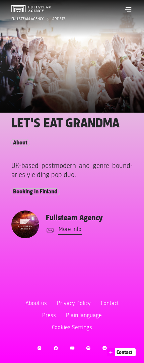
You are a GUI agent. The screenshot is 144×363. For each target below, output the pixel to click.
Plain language (84, 316)
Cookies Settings (72, 328)
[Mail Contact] (49, 230)
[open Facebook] (56, 348)
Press (49, 316)
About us (36, 304)
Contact (110, 304)
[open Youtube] (72, 348)
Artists (59, 19)
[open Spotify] (88, 348)
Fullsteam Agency (27, 19)
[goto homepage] (31, 8)
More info (70, 230)
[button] (128, 9)
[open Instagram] (39, 348)
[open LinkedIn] (104, 348)
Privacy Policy (74, 304)
